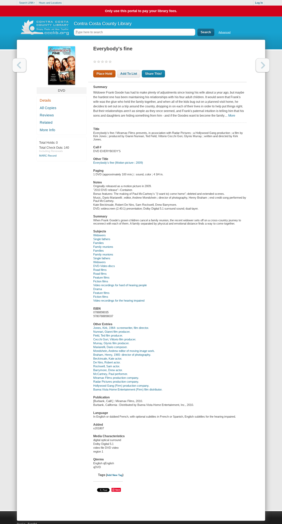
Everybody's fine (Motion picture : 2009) (118, 162)
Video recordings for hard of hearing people (120, 285)
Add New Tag (114, 475)
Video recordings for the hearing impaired (118, 300)
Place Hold (104, 73)
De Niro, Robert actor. (106, 362)
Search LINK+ (27, 2)
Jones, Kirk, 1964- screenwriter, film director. (121, 327)
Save (117, 489)
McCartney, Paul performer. (110, 374)
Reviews (47, 115)
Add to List (128, 73)
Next (263, 65)
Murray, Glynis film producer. (111, 343)
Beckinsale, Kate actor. (107, 358)
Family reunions (103, 246)
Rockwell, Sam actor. (106, 366)
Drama (97, 289)
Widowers (99, 235)
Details (45, 100)
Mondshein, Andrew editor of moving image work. (124, 350)
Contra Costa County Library (103, 23)
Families (98, 243)
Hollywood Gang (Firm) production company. (121, 385)
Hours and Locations (50, 2)
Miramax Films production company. (116, 377)
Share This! (153, 73)
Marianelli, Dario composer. (110, 347)
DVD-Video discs (104, 266)
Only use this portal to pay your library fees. (141, 11)
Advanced (225, 32)
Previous (19, 65)
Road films (100, 269)
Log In (259, 2)
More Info (47, 130)
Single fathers (101, 239)
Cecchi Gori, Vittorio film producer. (114, 339)
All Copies (48, 108)
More (231, 115)
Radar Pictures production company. (116, 381)
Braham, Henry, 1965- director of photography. (122, 354)
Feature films (101, 277)
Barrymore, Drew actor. (108, 370)
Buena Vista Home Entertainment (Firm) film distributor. (127, 389)
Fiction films (100, 281)
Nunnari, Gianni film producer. (111, 331)
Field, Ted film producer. (108, 335)
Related (46, 122)
